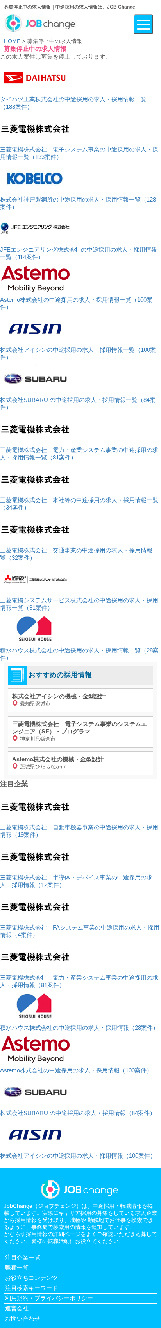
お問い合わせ (22, 1318)
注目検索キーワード (31, 1288)
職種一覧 (17, 1267)
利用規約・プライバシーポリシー (49, 1298)
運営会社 (17, 1308)
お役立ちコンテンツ (31, 1277)
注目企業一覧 (22, 1257)
